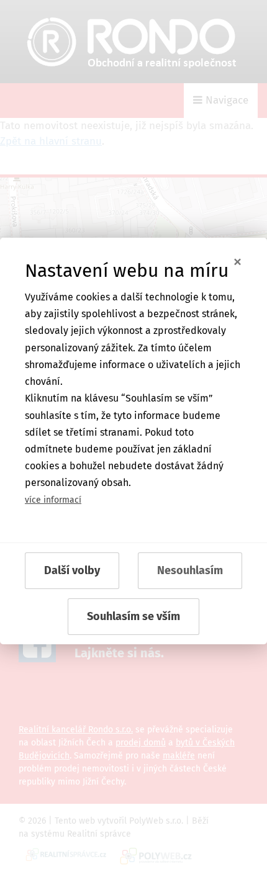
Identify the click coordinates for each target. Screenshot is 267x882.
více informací (53, 500)
